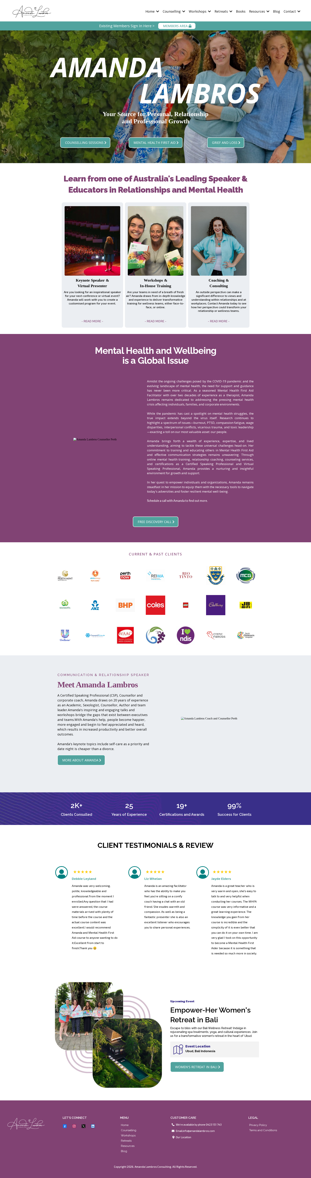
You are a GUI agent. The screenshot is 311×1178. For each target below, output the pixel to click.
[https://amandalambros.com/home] (32, 1124)
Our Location (183, 1137)
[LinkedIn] (93, 1126)
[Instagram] (74, 1126)
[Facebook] (64, 1126)
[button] (157, 11)
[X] (83, 1126)
